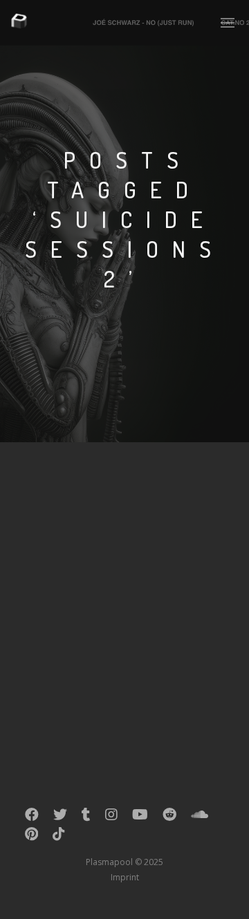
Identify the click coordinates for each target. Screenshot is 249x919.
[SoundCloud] (199, 817)
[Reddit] (169, 817)
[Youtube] (140, 817)
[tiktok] (59, 837)
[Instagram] (111, 817)
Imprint (125, 877)
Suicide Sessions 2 (102, 501)
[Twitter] (60, 817)
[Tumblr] (86, 817)
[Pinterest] (31, 837)
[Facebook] (32, 817)
